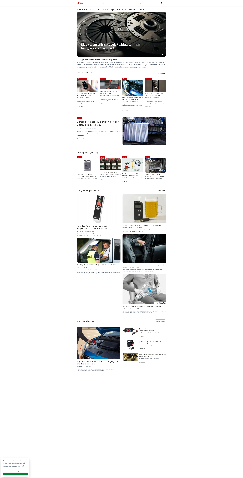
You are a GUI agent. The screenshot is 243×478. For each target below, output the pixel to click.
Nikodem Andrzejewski (104, 95)
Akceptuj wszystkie (15, 474)
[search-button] (161, 3)
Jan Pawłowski (84, 51)
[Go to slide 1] (161, 54)
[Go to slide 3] (163, 54)
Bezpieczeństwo (121, 3)
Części (114, 3)
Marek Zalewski (80, 97)
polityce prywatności (20, 467)
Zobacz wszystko (160, 73)
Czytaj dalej (80, 137)
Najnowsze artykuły (106, 3)
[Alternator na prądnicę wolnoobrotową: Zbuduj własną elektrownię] (121, 34)
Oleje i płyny (142, 3)
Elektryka (135, 3)
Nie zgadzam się (15, 471)
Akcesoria (129, 3)
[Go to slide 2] (162, 54)
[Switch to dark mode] (165, 3)
